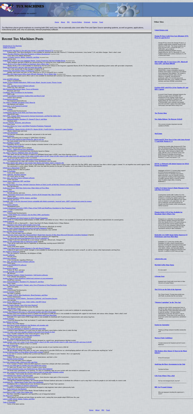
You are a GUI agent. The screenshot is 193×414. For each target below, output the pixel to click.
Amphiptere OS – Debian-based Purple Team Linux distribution (23, 382)
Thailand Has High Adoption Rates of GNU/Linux (18, 71)
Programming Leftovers (10, 99)
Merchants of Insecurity (10, 345)
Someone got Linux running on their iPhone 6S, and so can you (23, 139)
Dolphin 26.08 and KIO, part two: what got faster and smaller (22, 67)
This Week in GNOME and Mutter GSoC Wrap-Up (19, 102)
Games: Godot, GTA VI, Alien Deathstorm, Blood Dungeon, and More (25, 295)
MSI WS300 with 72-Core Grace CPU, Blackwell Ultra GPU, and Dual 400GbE (171, 62)
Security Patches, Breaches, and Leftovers (17, 122)
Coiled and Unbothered (10, 133)
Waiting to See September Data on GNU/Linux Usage (20, 241)
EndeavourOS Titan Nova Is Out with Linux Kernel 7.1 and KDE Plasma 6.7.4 (172, 140)
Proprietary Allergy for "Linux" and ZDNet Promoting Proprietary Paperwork (27, 126)
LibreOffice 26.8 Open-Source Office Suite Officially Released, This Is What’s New (29, 74)
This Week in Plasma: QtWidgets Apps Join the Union (20, 153)
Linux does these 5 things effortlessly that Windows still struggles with (25, 325)
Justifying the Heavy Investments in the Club (170, 364)
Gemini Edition (77, 22)
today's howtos (8, 109)
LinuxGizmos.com (161, 30)
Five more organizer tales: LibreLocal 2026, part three (20, 362)
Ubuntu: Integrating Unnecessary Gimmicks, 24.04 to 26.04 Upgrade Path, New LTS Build (32, 195)
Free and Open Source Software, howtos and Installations (21, 335)
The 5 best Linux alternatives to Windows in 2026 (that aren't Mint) (24, 328)
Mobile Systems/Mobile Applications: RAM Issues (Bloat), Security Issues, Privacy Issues (32, 82)
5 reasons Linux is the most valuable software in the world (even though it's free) (29, 332)
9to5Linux (158, 133)
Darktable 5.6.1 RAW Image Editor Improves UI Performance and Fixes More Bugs (171, 235)
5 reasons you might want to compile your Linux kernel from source (24, 365)
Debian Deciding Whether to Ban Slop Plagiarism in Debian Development (26, 54)
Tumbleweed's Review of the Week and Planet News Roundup (23, 112)
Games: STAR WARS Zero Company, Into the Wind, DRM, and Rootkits (26, 215)
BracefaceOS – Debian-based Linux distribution (18, 149)
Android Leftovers (8, 136)
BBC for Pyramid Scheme (163, 387)
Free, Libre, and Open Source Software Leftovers (19, 86)
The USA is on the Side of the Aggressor (168, 289)
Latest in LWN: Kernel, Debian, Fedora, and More (19, 399)
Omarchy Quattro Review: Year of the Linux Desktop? (20, 305)
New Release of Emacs (10, 322)
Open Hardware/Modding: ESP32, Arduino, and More (20, 198)
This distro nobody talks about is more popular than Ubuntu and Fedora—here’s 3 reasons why (33, 163)
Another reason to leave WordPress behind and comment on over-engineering (28, 278)
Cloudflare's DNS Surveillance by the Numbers (18, 92)
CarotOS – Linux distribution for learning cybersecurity (20, 385)
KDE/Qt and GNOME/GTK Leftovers (15, 265)
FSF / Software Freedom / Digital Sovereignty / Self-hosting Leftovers (25, 275)
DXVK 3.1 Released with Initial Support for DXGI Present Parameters (25, 218)
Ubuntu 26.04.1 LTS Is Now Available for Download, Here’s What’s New (168, 213)
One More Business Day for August (14, 349)
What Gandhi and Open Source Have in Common (19, 379)
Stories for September (162, 325)
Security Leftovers (9, 191)
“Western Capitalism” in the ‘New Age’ (168, 302)
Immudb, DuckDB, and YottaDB (13, 272)
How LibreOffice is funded (11, 143)
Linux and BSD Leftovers (11, 79)
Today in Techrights (9, 171)
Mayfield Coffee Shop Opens (164, 265)
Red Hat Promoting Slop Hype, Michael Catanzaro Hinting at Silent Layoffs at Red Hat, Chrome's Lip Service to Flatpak (41, 184)
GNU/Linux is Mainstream (11, 168)
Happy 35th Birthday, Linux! (12, 308)
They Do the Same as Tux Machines (15, 389)
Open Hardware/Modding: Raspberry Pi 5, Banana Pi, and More (23, 282)
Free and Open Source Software (13, 146)
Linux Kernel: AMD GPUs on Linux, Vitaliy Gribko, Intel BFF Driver (24, 302)
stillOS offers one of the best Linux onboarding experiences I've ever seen (27, 159)
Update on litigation (9, 47)
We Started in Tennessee (11, 251)
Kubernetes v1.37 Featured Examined (15, 106)
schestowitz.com (161, 259)
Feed (101, 22)
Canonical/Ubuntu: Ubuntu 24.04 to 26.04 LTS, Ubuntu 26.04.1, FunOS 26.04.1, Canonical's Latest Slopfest (37, 129)
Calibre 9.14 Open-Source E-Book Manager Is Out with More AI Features (26, 248)
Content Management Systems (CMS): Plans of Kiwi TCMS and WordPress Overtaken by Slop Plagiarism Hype (39, 208)
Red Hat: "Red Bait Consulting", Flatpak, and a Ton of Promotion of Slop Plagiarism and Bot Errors (35, 285)
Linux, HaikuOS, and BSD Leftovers (14, 174)
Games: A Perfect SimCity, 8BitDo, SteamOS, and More (21, 57)
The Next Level (8, 395)
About (63, 22)
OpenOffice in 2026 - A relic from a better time (18, 392)
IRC (68, 22)
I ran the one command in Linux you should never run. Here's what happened (27, 369)
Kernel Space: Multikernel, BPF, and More (16, 181)
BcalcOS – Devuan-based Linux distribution (17, 339)
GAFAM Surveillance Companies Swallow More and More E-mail (24, 96)
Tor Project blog (161, 113)
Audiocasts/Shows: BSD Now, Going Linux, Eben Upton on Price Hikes (26, 188)
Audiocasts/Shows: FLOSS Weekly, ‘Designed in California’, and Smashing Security (30, 298)
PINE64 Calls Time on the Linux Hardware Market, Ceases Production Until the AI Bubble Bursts (34, 61)
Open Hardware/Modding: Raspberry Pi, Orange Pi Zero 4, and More (25, 119)
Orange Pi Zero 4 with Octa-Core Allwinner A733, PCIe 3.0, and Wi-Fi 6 (26, 238)
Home (57, 22)
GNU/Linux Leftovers (9, 258)
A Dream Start (160, 276)
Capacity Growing (8, 292)
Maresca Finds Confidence (163, 338)
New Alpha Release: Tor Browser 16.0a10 (168, 119)
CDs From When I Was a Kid (165, 376)
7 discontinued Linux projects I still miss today (18, 375)
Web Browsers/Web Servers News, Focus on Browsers (21, 89)
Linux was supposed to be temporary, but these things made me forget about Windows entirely (33, 372)
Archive (94, 22)
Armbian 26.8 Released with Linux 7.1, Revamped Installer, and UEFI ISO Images (29, 312)
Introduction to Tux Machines (12, 46)
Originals (87, 22)
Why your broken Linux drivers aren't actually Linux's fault (21, 225)
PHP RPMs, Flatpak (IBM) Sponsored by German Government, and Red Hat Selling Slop (32, 116)
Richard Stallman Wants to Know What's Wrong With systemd (23, 352)
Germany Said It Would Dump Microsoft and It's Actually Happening (25, 228)
